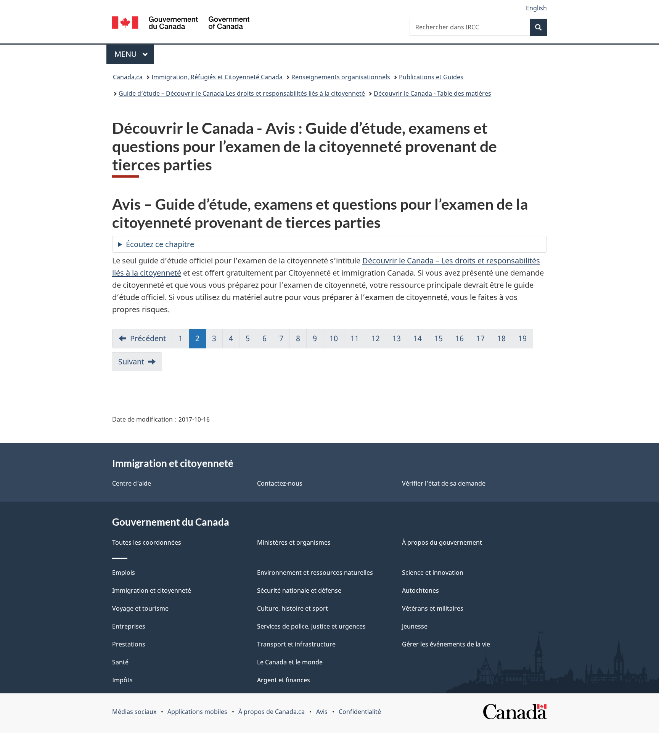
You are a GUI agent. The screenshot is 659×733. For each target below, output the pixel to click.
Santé (120, 662)
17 (480, 338)
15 (438, 338)
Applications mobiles (197, 711)
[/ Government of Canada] (180, 23)
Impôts (122, 680)
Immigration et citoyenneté (151, 590)
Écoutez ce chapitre (160, 244)
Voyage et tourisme (140, 608)
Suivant (131, 361)
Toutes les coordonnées (146, 542)
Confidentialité (360, 711)
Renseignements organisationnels (340, 77)
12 (375, 338)
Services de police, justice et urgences (311, 626)
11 (354, 338)
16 (459, 338)
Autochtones (420, 590)
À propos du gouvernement (442, 542)
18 (501, 338)
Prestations (128, 644)
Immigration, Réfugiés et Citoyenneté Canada (217, 77)
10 (334, 338)
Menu (134, 54)
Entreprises (128, 626)
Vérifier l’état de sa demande (443, 483)
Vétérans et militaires (432, 608)
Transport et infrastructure (296, 644)
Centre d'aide (131, 483)
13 (396, 338)
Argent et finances (283, 680)
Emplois (123, 572)
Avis (322, 711)
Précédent (148, 338)
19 (522, 338)
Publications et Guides (431, 77)
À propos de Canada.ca (271, 711)
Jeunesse (415, 626)
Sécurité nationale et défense (299, 590)
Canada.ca (128, 77)
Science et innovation (432, 572)
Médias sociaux (134, 711)
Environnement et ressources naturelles (315, 572)
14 (417, 338)
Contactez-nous (279, 483)
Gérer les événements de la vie (446, 644)
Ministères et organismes (294, 542)
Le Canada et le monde (290, 662)
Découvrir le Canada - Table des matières (432, 93)
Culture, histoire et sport (292, 608)
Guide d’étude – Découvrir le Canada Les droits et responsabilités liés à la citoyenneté (242, 93)
